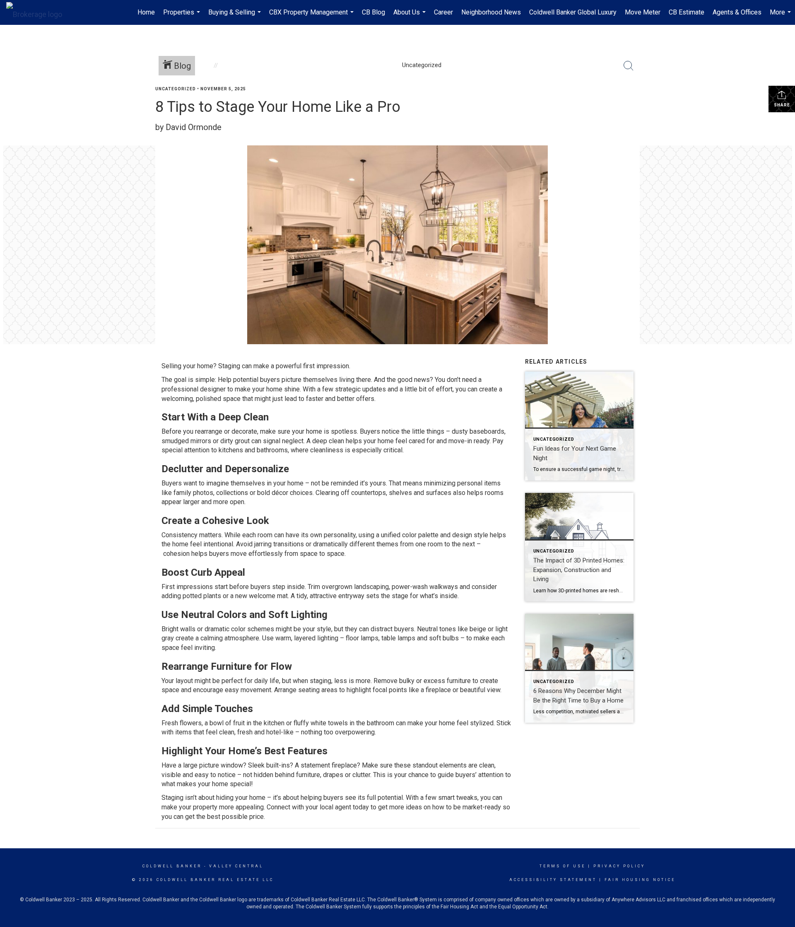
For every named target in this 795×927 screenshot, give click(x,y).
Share (782, 105)
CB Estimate (686, 12)
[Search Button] (628, 66)
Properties (182, 16)
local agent (335, 807)
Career (443, 12)
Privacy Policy (619, 866)
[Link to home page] (38, 12)
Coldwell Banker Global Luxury (573, 12)
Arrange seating (297, 690)
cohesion (176, 554)
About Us (410, 16)
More (781, 16)
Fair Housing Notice (640, 880)
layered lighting (316, 638)
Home (146, 12)
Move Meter (642, 12)
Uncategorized (175, 89)
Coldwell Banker (172, 866)
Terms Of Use (562, 866)
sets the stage (387, 596)
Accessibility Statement (553, 880)
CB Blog (373, 12)
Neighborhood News (491, 12)
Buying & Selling (235, 16)
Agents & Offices (737, 12)
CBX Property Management (312, 16)
